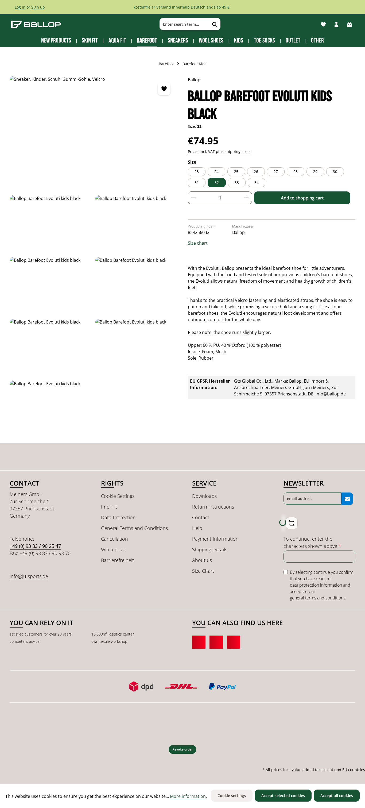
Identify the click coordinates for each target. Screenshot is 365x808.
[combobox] (184, 24)
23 (197, 171)
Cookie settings (232, 795)
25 (236, 171)
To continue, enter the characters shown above (312, 542)
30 (335, 171)
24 (216, 171)
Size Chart (203, 571)
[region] (93, 257)
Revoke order (182, 749)
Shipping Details (209, 549)
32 (217, 182)
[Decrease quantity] (193, 197)
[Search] (214, 24)
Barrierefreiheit (117, 560)
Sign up (38, 7)
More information (188, 796)
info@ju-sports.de (29, 576)
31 (197, 182)
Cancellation (114, 539)
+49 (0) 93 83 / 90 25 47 (35, 546)
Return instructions (213, 506)
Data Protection (118, 517)
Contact (200, 517)
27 (276, 171)
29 (315, 171)
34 (256, 182)
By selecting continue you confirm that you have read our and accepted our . (321, 585)
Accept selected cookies (283, 795)
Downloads (204, 496)
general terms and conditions (317, 598)
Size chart (198, 243)
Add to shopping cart (302, 198)
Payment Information (215, 539)
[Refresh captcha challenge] (292, 523)
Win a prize (113, 549)
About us (202, 560)
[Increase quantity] (246, 197)
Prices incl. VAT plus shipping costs (219, 151)
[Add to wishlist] (164, 88)
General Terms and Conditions (134, 528)
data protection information (316, 585)
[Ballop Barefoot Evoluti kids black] (93, 133)
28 (295, 171)
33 (237, 182)
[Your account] (336, 24)
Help (197, 528)
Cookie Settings (117, 496)
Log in (20, 7)
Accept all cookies (336, 795)
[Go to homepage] (36, 24)
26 (256, 171)
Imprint (109, 506)
